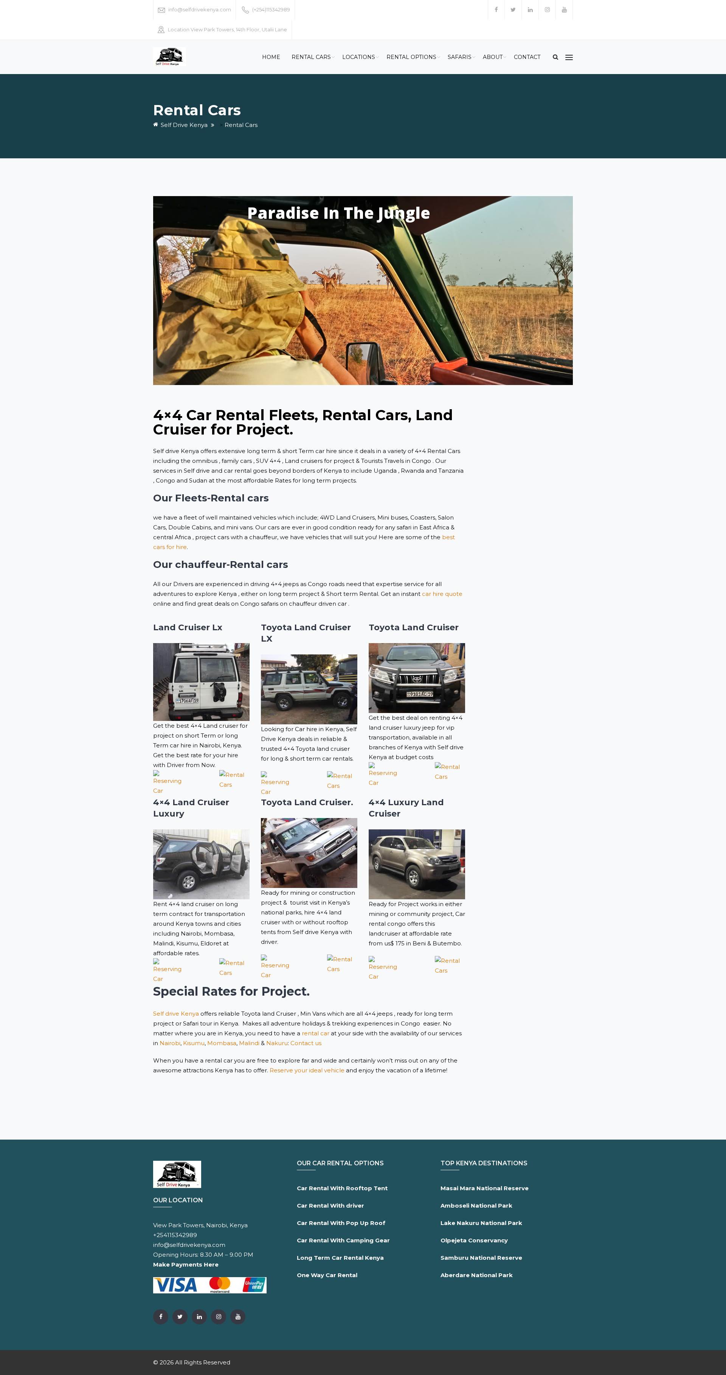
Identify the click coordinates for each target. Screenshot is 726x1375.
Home (271, 57)
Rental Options (411, 57)
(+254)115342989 (271, 9)
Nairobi (170, 1043)
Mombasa (221, 1043)
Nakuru (277, 1043)
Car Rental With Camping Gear (343, 1240)
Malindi (249, 1043)
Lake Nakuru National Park (481, 1223)
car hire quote (442, 593)
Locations (358, 57)
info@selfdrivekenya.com (199, 9)
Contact (527, 57)
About (493, 57)
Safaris (460, 57)
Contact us (305, 1043)
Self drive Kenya (176, 1013)
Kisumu (194, 1043)
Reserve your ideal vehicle (307, 1070)
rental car (315, 1033)
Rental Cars (311, 57)
